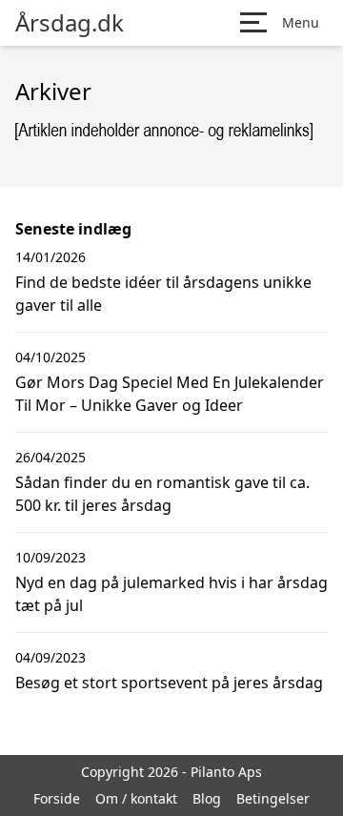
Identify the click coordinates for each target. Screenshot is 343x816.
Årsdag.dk (69, 23)
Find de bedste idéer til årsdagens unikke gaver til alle (163, 294)
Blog (206, 798)
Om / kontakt (136, 798)
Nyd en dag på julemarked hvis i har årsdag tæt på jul (171, 594)
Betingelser (273, 798)
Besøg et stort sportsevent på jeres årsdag (169, 682)
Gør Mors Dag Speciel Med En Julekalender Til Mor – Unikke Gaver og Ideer (169, 394)
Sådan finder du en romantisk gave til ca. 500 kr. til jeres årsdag (162, 494)
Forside (56, 798)
